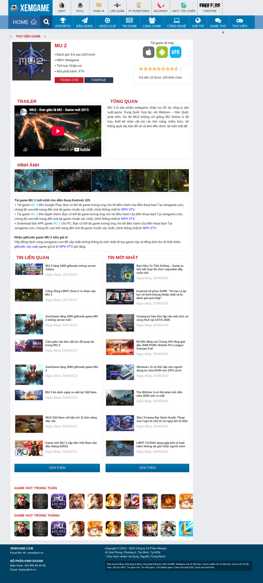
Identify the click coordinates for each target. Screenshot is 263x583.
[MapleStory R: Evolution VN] (186, 501)
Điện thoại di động (115, 564)
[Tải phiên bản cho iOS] (148, 52)
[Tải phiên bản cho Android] (162, 52)
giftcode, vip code (26, 246)
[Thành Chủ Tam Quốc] (131, 528)
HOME (20, 22)
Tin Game (129, 26)
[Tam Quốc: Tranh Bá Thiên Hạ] (22, 501)
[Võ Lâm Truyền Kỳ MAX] (150, 501)
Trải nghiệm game (164, 567)
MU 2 (34, 205)
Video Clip (107, 26)
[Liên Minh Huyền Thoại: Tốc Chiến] (186, 528)
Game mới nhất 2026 (183, 567)
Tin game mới (133, 567)
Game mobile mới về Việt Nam (217, 564)
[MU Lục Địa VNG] (58, 501)
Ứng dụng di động (133, 564)
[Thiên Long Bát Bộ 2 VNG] (131, 501)
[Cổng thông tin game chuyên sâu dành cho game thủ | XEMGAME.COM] (31, 8)
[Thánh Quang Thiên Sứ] (77, 501)
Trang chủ (69, 80)
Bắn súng (84, 26)
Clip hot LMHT (119, 567)
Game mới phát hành (204, 567)
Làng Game (152, 26)
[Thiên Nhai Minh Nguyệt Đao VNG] (95, 501)
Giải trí (198, 26)
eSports (62, 26)
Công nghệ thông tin (151, 564)
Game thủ (218, 26)
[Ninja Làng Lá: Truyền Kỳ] (168, 501)
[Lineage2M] (40, 501)
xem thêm (57, 467)
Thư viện (239, 26)
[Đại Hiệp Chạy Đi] (168, 528)
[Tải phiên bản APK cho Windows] (175, 52)
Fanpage (98, 80)
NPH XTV (128, 209)
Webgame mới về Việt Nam (188, 564)
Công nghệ (176, 26)
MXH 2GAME (168, 564)
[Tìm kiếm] (46, 21)
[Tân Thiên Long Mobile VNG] (113, 501)
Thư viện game (28, 36)
